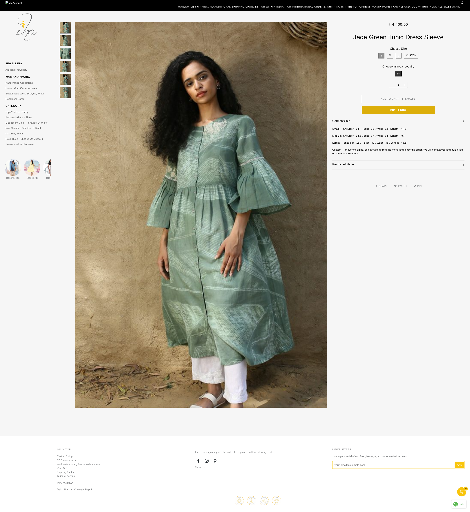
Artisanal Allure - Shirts (19, 117)
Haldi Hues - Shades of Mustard (24, 139)
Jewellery (14, 63)
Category (13, 105)
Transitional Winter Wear (20, 144)
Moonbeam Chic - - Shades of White (27, 122)
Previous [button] (81, 214)
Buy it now (398, 110)
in (398, 73)
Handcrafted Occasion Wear (22, 88)
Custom (411, 55)
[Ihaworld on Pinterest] (215, 461)
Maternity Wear (14, 133)
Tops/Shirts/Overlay (17, 112)
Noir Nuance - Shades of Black (24, 128)
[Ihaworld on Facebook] (198, 461)
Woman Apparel (18, 76)
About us (200, 467)
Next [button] (320, 214)
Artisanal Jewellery (16, 69)
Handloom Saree (15, 99)
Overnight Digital (83, 489)
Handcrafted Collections (19, 82)
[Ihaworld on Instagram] (207, 461)
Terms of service (66, 476)
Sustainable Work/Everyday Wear (25, 93)
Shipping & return (66, 472)
